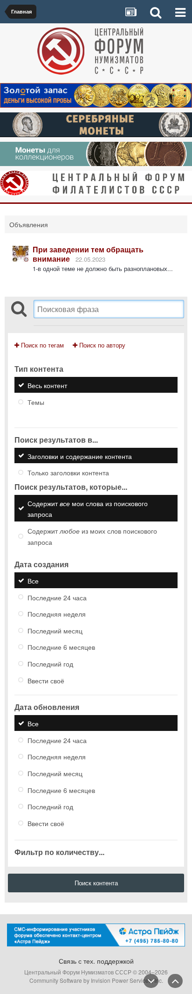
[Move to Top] (175, 981)
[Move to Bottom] (151, 981)
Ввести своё (45, 680)
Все (33, 580)
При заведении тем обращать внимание (88, 254)
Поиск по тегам (41, 345)
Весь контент (47, 385)
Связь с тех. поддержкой (96, 961)
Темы (35, 402)
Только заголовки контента (68, 472)
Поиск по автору (101, 345)
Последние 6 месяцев (61, 647)
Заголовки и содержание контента (79, 455)
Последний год (50, 663)
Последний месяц (54, 630)
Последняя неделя (56, 614)
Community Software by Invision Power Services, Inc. (96, 980)
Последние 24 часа (57, 597)
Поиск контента (96, 882)
